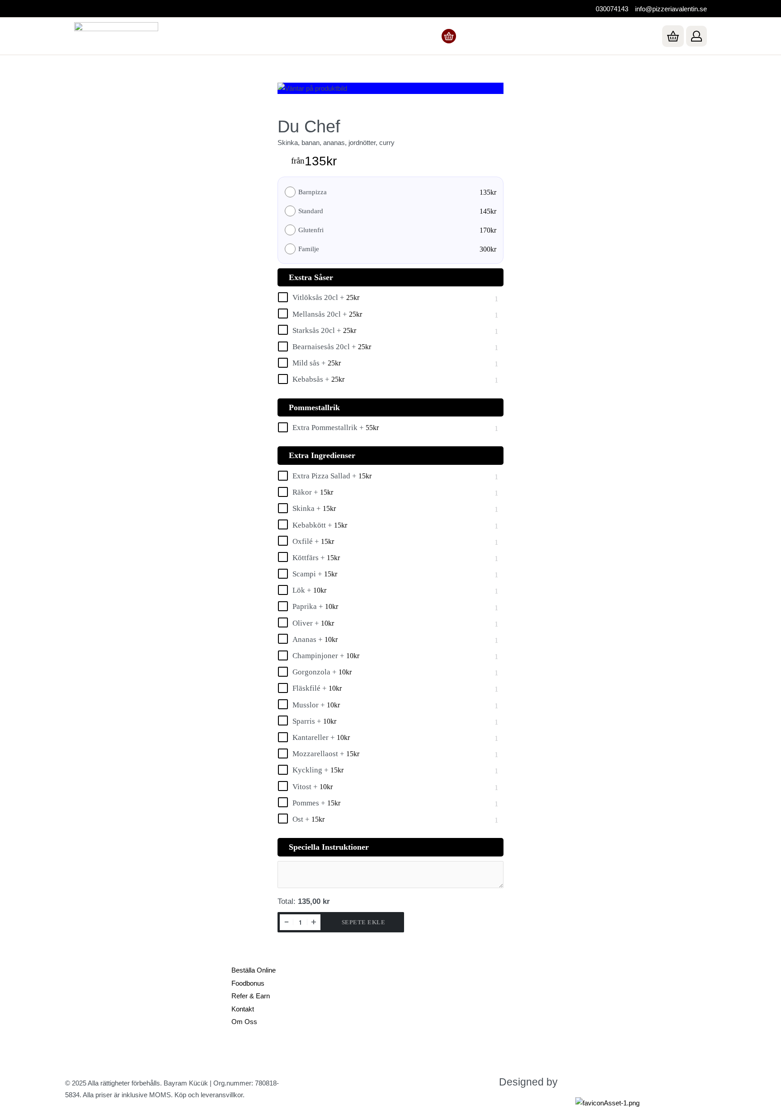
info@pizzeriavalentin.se (671, 9)
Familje (308, 249)
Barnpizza (312, 192)
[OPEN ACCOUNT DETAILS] (696, 36)
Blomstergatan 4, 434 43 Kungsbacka (120, 996)
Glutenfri (311, 230)
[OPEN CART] (673, 36)
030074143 (612, 9)
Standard (310, 211)
